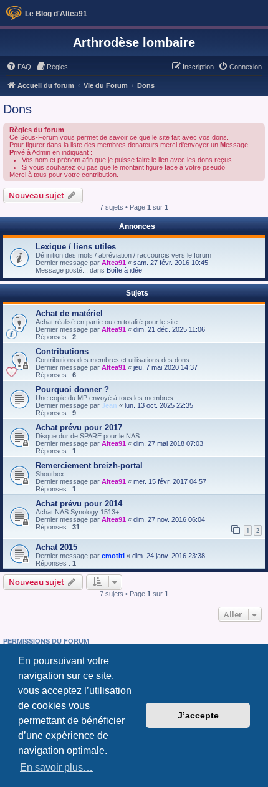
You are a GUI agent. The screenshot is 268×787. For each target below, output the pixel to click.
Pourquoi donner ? (72, 389)
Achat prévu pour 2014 (79, 503)
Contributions (62, 351)
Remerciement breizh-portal (89, 465)
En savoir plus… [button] (56, 767)
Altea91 (114, 262)
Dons (17, 109)
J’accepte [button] (198, 715)
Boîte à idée (124, 270)
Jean (109, 405)
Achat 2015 (56, 547)
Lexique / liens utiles (76, 246)
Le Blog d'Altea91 (56, 13)
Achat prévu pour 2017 (79, 427)
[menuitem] (18, 66)
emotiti (113, 555)
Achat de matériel (69, 313)
